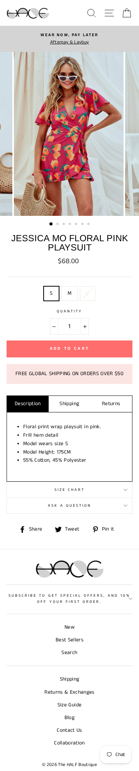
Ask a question (70, 505)
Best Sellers (69, 640)
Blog (69, 717)
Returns (111, 403)
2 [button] (58, 225)
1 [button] (51, 224)
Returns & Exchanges (69, 692)
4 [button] (71, 225)
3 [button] (64, 225)
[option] (69, 39)
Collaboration (69, 743)
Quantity (69, 311)
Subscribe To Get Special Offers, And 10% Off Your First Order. (69, 598)
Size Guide (69, 705)
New (69, 627)
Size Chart (69, 489)
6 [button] (83, 225)
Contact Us (69, 730)
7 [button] (89, 225)
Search (69, 652)
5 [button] (77, 225)
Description (28, 403)
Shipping (69, 403)
